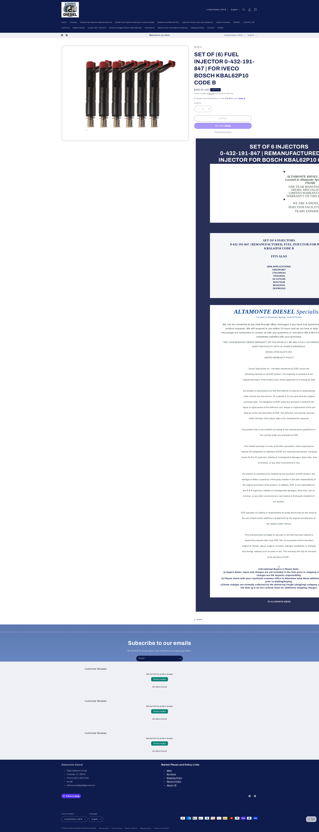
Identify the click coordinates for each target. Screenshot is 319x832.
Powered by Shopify (88, 828)
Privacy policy (117, 828)
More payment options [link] (223, 132)
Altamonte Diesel (74, 828)
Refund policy (104, 828)
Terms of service (131, 828)
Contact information (161, 828)
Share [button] (199, 619)
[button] (244, 10)
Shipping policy (145, 828)
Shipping (210, 93)
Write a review (159, 679)
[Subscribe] (180, 658)
